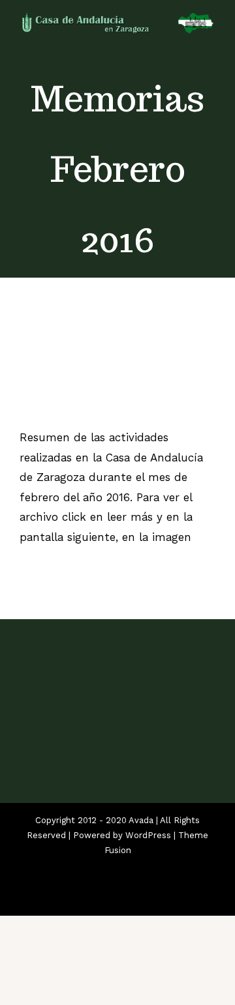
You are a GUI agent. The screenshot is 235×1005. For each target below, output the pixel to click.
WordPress (148, 835)
